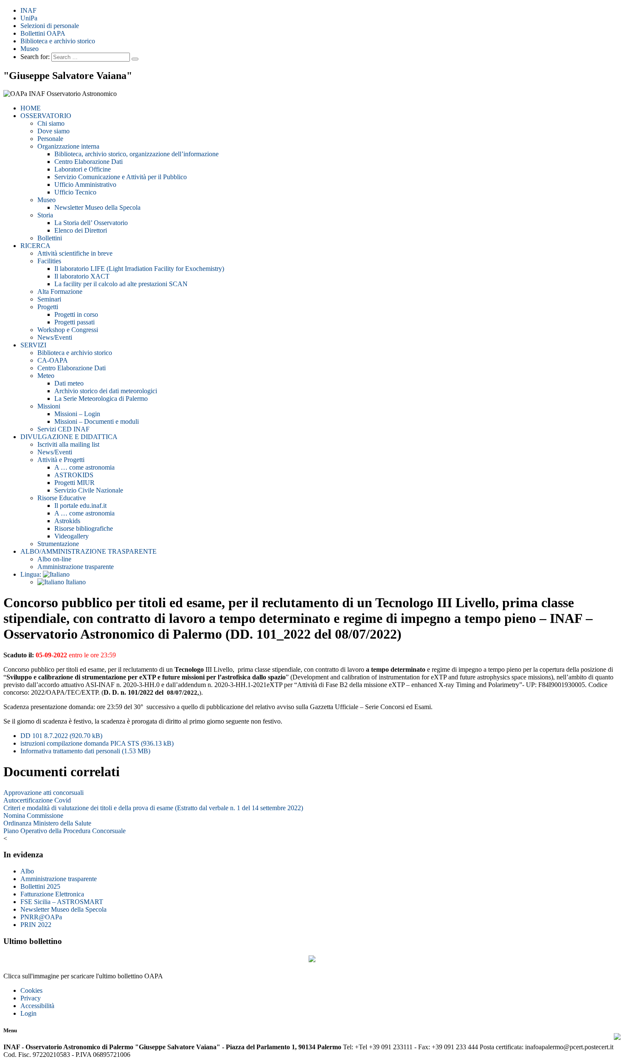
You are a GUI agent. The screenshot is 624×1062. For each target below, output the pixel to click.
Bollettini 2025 (40, 886)
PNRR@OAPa (41, 917)
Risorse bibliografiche (83, 528)
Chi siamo (51, 123)
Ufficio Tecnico (75, 192)
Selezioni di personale (49, 25)
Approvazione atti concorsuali (43, 792)
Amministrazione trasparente (75, 566)
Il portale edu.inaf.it (80, 505)
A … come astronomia (84, 467)
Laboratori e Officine (82, 169)
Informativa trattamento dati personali (85, 751)
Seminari (49, 299)
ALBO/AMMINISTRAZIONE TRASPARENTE (88, 551)
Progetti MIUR (74, 482)
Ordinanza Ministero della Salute (47, 823)
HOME (30, 108)
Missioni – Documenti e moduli (96, 421)
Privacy (30, 998)
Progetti (47, 306)
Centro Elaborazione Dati (88, 161)
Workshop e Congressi (67, 329)
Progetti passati (74, 322)
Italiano (75, 582)
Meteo (45, 375)
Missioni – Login (77, 413)
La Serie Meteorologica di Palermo (101, 398)
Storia (45, 215)
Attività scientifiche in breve (74, 253)
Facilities (49, 261)
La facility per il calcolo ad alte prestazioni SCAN (121, 283)
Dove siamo (53, 131)
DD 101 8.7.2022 (61, 735)
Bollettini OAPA (42, 33)
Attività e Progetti (60, 459)
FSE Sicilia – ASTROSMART (61, 901)
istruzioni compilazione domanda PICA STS (97, 743)
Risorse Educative (61, 497)
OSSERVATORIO (45, 115)
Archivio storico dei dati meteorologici (105, 390)
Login (28, 1013)
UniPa (28, 18)
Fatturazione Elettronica (52, 894)
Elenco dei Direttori (80, 230)
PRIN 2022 (35, 924)
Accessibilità (37, 1005)
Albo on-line (54, 559)
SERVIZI (33, 345)
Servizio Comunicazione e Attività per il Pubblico (120, 176)
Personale (50, 138)
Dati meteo (69, 383)
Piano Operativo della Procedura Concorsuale (64, 830)
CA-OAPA (52, 360)
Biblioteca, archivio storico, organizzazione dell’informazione (136, 154)
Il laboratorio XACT (82, 276)
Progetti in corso (76, 314)
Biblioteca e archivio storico (57, 41)
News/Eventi (54, 337)
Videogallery (71, 536)
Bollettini (49, 238)
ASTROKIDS (73, 475)
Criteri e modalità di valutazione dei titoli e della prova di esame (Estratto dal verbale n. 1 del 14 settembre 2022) (153, 807)
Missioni (48, 406)
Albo (27, 871)
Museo (29, 48)
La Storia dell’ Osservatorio (91, 222)
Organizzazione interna (68, 146)
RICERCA (35, 245)
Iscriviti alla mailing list (68, 444)
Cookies (31, 990)
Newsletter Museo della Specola (97, 207)
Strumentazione (58, 543)
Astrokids (67, 520)
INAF (28, 10)
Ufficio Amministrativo (85, 184)
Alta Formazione (59, 291)
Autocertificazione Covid (37, 800)
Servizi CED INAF (63, 429)
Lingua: (31, 574)
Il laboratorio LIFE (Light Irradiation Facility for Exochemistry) (139, 268)
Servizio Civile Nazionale (88, 490)
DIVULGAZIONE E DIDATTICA (69, 436)
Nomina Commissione (33, 815)
